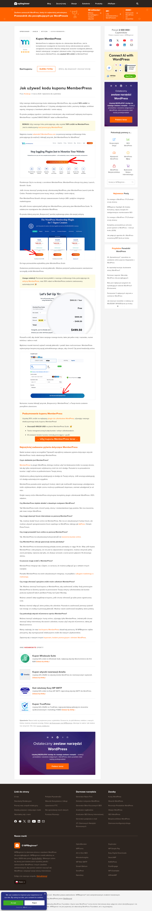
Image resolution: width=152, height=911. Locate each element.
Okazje (74, 3)
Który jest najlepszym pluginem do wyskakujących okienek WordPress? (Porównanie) (119, 285)
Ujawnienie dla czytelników (51, 94)
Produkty (98, 3)
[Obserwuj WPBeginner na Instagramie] (131, 40)
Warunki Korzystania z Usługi (56, 801)
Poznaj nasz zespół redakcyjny (26, 805)
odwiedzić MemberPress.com (44, 134)
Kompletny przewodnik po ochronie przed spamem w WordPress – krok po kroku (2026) (120, 228)
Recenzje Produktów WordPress (120, 805)
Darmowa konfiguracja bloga (119, 823)
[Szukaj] (137, 3)
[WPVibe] (121, 66)
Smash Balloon (81, 866)
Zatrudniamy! (42, 876)
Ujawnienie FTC (51, 805)
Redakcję (27, 94)
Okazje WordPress (115, 810)
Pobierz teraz (57, 766)
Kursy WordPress (114, 796)
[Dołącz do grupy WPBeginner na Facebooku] (110, 45)
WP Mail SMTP (81, 862)
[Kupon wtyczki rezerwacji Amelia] (25, 674)
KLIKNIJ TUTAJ (46, 69)
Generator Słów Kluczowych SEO (89, 805)
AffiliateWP (112, 875)
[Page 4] (124, 306)
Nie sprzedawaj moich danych (56, 810)
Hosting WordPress (50, 898)
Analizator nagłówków (84, 810)
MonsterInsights (82, 857)
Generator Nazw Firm (84, 796)
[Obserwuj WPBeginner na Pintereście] (117, 45)
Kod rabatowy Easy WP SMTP (47, 688)
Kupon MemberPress (48, 39)
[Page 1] (118, 306)
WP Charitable (113, 870)
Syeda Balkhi (37, 858)
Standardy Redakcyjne (23, 801)
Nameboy (79, 875)
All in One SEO (82, 853)
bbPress (82, 524)
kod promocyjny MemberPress (50, 127)
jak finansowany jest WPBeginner (61, 723)
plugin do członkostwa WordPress (61, 418)
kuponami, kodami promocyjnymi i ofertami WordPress (65, 637)
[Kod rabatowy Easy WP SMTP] (25, 690)
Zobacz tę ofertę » (43, 661)
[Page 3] (122, 306)
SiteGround (67, 898)
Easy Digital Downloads (117, 853)
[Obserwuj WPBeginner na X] (117, 40)
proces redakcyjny (43, 726)
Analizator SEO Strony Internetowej (89, 814)
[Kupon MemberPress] (25, 42)
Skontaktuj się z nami (22, 814)
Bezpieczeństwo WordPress (119, 819)
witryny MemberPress (30, 281)
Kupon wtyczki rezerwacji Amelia (49, 672)
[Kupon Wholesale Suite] (25, 658)
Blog (49, 3)
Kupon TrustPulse (41, 704)
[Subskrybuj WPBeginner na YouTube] (124, 40)
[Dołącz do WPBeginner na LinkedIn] (124, 45)
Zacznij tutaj (61, 3)
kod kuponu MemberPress (49, 629)
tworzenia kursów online (71, 537)
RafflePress (112, 862)
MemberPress (25, 465)
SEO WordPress (114, 814)
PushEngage (113, 866)
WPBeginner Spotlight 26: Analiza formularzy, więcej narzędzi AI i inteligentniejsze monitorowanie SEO (119, 210)
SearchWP (112, 857)
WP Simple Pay (114, 848)
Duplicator (112, 844)
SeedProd (80, 870)
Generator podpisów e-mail (86, 819)
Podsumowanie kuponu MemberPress (42, 413)
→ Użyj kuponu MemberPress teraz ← (57, 439)
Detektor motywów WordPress (87, 801)
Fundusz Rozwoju (52, 814)
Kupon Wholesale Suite (44, 655)
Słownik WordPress (115, 801)
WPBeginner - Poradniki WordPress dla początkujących (22, 3)
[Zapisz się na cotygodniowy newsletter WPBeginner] (131, 45)
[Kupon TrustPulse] (25, 706)
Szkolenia (86, 3)
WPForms (79, 848)
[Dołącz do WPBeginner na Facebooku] (110, 40)
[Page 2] (120, 306)
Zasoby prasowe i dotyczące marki (27, 810)
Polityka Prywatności (53, 796)
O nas (16, 796)
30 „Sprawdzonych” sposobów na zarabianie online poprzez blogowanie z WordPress (121, 260)
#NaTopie (111, 3)
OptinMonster (81, 844)
